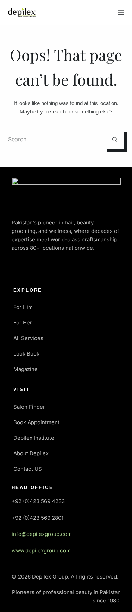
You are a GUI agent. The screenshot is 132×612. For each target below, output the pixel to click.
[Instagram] (83, 268)
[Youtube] (62, 268)
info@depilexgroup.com (42, 534)
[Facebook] (20, 268)
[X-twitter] (41, 268)
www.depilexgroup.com (41, 550)
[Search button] (114, 139)
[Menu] (121, 12)
